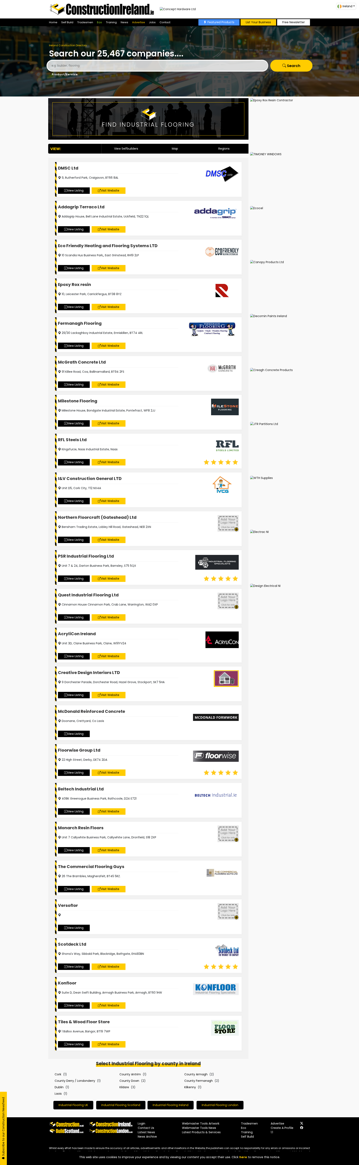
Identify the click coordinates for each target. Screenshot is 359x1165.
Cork (58, 1074)
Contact (165, 22)
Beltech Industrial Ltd (81, 789)
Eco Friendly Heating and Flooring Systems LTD (107, 246)
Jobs (152, 22)
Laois (58, 1094)
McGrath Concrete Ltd (82, 362)
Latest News (146, 1132)
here (243, 1157)
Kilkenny (190, 1087)
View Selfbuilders (126, 149)
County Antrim (130, 1074)
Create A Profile (282, 1128)
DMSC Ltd (68, 168)
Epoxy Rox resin (74, 284)
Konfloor (67, 983)
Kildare (124, 1087)
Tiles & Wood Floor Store (84, 1022)
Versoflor (68, 905)
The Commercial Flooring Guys (91, 866)
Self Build (67, 22)
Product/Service (65, 74)
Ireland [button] (347, 6)
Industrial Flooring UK (73, 1105)
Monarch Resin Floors (80, 828)
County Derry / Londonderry (75, 1081)
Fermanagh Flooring (80, 323)
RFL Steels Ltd (72, 440)
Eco (99, 22)
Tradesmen (85, 22)
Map (175, 149)
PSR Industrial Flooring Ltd (86, 556)
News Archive (147, 1136)
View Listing (75, 190)
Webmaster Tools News (199, 1128)
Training (111, 22)
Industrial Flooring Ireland (170, 1105)
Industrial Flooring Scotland (120, 1105)
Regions (224, 149)
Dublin (59, 1087)
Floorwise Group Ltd (79, 750)
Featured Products (221, 22)
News (124, 22)
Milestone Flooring (77, 401)
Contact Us (146, 1128)
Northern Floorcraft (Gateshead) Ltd (97, 517)
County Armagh (196, 1074)
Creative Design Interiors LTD (89, 672)
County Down (129, 1081)
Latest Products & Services (201, 1132)
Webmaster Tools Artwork (200, 1123)
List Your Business (258, 22)
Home (53, 22)
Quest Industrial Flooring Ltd (88, 595)
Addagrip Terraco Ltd (81, 207)
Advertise (138, 22)
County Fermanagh (198, 1081)
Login (141, 1123)
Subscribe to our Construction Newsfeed (3, 1127)
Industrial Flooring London (220, 1105)
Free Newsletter (293, 22)
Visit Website (110, 190)
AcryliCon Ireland (77, 634)
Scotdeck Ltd (72, 944)
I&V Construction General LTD (90, 478)
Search (293, 65)
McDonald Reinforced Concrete (91, 711)
